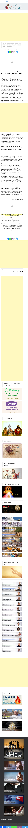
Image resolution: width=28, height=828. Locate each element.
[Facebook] (8, 52)
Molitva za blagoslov (6, 270)
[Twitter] (17, 52)
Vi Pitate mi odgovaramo (7, 819)
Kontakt (3, 818)
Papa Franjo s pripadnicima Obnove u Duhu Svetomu (18, 271)
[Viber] (12, 52)
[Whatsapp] (10, 52)
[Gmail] (14, 52)
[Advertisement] (14, 27)
